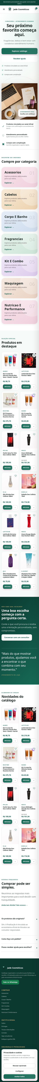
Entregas (4, 1026)
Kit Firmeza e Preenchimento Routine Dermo (8, 415)
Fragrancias (5, 1003)
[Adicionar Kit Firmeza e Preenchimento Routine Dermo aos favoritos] (15, 395)
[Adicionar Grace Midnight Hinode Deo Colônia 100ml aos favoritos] (34, 434)
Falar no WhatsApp (10, 982)
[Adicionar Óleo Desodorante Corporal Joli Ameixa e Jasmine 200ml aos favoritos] (15, 555)
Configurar (19, 1071)
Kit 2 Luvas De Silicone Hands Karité (26, 415)
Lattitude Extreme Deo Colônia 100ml (9, 535)
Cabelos (4, 996)
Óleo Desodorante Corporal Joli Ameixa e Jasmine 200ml (10, 575)
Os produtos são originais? (19, 919)
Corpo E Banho (6, 1000)
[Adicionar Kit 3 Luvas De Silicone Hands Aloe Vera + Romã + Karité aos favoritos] (15, 355)
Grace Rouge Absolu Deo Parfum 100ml (28, 535)
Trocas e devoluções (8, 1030)
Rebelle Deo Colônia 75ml (28, 495)
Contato (4, 1033)
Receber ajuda (19, 58)
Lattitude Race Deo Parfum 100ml (28, 374)
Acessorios (5, 993)
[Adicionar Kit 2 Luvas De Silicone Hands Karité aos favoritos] (34, 395)
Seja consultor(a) (7, 1036)
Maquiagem (5, 1009)
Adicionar (7, 386)
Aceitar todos (20, 1076)
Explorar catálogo (19, 51)
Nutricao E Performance (9, 1012)
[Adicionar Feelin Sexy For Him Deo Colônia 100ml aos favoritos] (15, 434)
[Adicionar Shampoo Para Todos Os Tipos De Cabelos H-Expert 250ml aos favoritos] (34, 555)
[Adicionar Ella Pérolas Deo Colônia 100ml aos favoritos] (15, 476)
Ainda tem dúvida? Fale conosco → (15, 905)
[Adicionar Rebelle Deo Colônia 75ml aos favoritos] (34, 476)
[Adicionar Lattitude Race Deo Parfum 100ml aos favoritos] (34, 355)
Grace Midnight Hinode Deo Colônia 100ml (28, 454)
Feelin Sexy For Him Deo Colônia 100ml (10, 454)
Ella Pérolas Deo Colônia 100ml (8, 495)
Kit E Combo (5, 1006)
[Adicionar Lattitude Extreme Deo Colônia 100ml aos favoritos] (15, 515)
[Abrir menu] (4, 9)
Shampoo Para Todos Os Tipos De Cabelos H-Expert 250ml (28, 575)
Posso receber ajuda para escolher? (19, 947)
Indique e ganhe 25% (8, 1039)
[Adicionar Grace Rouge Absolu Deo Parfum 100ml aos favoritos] (34, 515)
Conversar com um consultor (16, 637)
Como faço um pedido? (19, 939)
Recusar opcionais (19, 1066)
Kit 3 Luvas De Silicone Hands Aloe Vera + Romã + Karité (10, 375)
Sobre (3, 1023)
